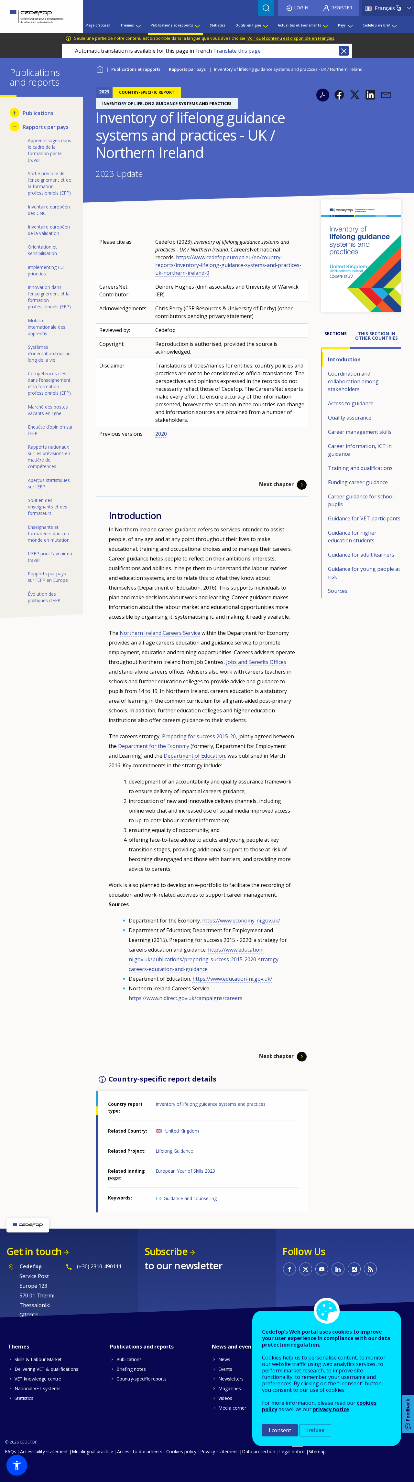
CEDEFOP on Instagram (354, 1269)
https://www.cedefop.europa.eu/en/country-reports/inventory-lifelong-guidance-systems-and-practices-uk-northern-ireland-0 (228, 265)
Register (341, 8)
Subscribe (166, 1251)
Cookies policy (181, 1451)
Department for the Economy (153, 746)
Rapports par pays (187, 69)
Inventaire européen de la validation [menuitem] (49, 230)
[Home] (36, 16)
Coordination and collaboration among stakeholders (353, 381)
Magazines (229, 1388)
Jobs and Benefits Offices (256, 662)
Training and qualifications (360, 468)
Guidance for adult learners (361, 554)
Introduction (344, 359)
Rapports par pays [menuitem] (46, 127)
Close (344, 51)
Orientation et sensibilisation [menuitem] (42, 250)
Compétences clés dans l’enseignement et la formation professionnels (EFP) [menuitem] (49, 383)
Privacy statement (219, 1451)
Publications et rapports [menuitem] (172, 25)
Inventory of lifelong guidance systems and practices (211, 1104)
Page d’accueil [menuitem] (98, 25)
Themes (18, 1346)
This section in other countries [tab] (376, 335)
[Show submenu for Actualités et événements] (325, 25)
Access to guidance (351, 403)
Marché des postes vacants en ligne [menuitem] (48, 410)
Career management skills (359, 431)
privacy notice (331, 1409)
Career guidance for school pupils (361, 500)
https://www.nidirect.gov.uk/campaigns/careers (186, 998)
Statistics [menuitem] (218, 25)
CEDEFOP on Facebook (289, 1269)
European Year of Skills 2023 (185, 1171)
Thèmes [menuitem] (127, 25)
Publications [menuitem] (38, 113)
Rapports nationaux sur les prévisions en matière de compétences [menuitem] (49, 456)
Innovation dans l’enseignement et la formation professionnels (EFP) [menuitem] (49, 297)
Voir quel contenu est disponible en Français (290, 38)
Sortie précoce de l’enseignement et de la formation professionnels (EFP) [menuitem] (49, 183)
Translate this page (237, 50)
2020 (161, 433)
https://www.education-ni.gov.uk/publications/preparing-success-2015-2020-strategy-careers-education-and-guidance (204, 959)
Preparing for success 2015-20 (199, 736)
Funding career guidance (358, 482)
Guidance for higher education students (352, 536)
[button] (339, 94)
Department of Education (194, 755)
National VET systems (37, 1388)
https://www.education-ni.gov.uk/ (232, 978)
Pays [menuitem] (342, 25)
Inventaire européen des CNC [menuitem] (49, 210)
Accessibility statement (44, 1451)
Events (225, 1369)
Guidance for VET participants (364, 518)
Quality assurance (349, 417)
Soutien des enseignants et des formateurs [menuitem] (47, 506)
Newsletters (231, 1379)
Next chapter (276, 484)
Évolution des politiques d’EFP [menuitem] (44, 597)
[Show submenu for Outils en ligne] (265, 25)
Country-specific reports (141, 1379)
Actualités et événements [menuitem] (299, 25)
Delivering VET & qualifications (46, 1369)
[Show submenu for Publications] (14, 113)
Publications (129, 1359)
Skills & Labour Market (38, 1359)
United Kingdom (182, 1131)
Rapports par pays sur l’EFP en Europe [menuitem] (48, 576)
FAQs (10, 1451)
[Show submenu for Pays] (350, 25)
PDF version (322, 95)
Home (100, 68)
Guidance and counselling (190, 1198)
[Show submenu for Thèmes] (138, 25)
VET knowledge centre (38, 1379)
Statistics (24, 1398)
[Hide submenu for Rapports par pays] (14, 126)
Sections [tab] (335, 333)
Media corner (232, 1408)
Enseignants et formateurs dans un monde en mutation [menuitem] (49, 533)
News (224, 1359)
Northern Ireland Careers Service (160, 632)
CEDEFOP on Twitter (305, 1269)
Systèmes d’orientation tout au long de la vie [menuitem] (49, 353)
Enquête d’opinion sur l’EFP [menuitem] (50, 430)
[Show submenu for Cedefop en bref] (394, 25)
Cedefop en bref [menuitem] (376, 25)
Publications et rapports (135, 69)
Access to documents (139, 1451)
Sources (337, 590)
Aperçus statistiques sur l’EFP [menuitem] (49, 483)
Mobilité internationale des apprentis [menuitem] (46, 326)
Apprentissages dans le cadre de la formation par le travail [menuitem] (49, 150)
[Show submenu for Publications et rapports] (197, 25)
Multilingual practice (92, 1451)
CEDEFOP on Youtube (321, 1269)
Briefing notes (131, 1369)
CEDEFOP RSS (370, 1269)
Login (301, 8)
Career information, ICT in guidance (360, 449)
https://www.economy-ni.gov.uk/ (241, 920)
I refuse (315, 1430)
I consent (280, 1430)
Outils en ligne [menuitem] (248, 25)
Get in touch (33, 1251)
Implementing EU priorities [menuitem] (46, 270)
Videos (225, 1398)
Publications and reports (142, 1346)
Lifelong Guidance (174, 1151)
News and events (234, 1346)
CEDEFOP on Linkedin (338, 1269)
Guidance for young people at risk (364, 572)
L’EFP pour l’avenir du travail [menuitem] (50, 556)
